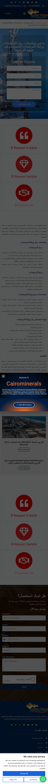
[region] (24, 768)
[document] (24, 392)
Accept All (24, 773)
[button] (3, 376)
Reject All (13, 780)
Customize (33, 780)
